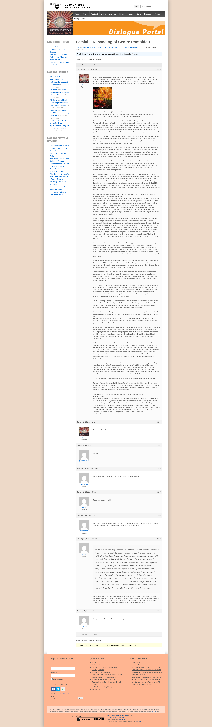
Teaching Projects (98, 670)
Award (85, 14)
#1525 (159, 445)
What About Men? (56, 60)
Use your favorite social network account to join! (59, 684)
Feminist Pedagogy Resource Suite (104, 677)
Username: (54, 666)
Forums (83, 47)
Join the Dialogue (56, 65)
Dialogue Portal (79, 19)
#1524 (159, 422)
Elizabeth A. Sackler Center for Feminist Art (146, 667)
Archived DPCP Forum (94, 47)
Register (53, 697)
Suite (139, 14)
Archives (112, 14)
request (138, 721)
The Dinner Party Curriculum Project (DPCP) (107, 675)
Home (78, 47)
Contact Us (121, 719)
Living (103, 14)
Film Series (96, 689)
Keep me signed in (59, 679)
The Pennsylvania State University (117, 715)
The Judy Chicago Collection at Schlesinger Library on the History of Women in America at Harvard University (147, 672)
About (77, 14)
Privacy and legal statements (115, 717)
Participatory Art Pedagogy (101, 672)
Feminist (94, 14)
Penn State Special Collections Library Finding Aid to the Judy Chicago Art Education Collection (107, 682)
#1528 (159, 515)
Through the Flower (138, 665)
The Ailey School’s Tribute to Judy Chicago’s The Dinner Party (60, 148)
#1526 (159, 469)
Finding (122, 14)
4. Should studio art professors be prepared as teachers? (59, 102)
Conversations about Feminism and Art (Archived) (120, 47)
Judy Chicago (136, 662)
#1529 (159, 611)
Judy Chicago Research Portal (142, 684)
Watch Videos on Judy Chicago (102, 687)
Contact (157, 14)
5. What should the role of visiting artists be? (59, 92)
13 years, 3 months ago (121, 54)
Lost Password (55, 699)
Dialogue (147, 14)
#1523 (159, 69)
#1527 (159, 492)
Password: (54, 672)
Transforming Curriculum (59, 62)
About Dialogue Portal (58, 47)
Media (131, 14)
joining (154, 711)
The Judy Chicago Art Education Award (105, 667)
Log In (80, 698)
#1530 (159, 539)
